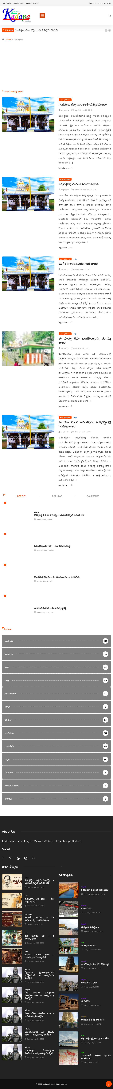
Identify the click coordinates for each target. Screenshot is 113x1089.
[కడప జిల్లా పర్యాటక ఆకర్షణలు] (68, 890)
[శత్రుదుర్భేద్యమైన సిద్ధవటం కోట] (68, 1039)
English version (32, 3)
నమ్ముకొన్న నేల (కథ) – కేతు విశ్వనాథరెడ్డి (52, 546)
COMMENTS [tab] (93, 496)
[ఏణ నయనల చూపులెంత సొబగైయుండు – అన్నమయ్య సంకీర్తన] (12, 995)
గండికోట (85, 1001)
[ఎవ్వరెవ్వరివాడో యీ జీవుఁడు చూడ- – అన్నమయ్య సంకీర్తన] (12, 1034)
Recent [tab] (21, 496)
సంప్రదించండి (19, 3)
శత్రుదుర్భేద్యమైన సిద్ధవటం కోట (95, 1038)
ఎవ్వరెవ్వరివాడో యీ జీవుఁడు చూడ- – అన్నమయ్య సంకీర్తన (39, 1033)
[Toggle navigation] (42, 16)
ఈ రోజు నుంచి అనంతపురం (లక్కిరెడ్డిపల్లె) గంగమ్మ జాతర (85, 424)
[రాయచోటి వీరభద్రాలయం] (68, 1020)
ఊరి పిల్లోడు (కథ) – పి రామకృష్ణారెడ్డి (50, 608)
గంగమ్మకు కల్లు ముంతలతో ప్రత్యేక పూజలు (83, 104)
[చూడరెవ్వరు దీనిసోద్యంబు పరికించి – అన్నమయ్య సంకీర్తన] (12, 1052)
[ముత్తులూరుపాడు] (68, 946)
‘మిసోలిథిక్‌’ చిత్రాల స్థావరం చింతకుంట (96, 1056)
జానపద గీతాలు (38, 574)
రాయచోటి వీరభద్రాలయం (92, 1019)
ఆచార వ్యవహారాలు (65, 99)
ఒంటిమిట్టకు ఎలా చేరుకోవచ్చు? (95, 964)
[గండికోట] (68, 1002)
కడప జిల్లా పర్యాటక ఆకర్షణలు (94, 889)
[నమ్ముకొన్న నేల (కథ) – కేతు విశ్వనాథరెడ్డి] (12, 901)
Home (8, 39)
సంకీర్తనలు (27, 969)
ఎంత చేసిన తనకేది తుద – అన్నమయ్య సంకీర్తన (39, 1014)
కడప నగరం (86, 908)
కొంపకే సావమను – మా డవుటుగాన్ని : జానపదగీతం (57, 577)
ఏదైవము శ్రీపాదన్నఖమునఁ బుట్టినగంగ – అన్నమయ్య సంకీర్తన (39, 975)
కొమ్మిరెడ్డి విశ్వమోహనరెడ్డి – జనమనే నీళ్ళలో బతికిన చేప (36, 30)
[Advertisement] (56, 72)
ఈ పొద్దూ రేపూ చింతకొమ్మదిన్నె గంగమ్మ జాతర (85, 340)
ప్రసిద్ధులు (36, 512)
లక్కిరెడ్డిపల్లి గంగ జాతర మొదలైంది (79, 184)
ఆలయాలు (84, 1016)
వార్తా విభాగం (65, 110)
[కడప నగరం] (68, 909)
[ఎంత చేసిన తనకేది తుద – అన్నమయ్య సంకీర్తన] (12, 1015)
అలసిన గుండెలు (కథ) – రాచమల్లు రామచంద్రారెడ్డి (39, 955)
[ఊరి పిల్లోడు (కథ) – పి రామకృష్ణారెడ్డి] (12, 938)
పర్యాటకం (83, 886)
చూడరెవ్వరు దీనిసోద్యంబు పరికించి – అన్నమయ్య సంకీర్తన (39, 1051)
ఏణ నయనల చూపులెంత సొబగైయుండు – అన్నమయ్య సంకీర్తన (39, 995)
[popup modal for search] (110, 15)
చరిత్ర (82, 942)
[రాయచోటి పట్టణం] (68, 983)
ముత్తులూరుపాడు (88, 945)
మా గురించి (7, 3)
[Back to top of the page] (109, 1085)
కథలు (35, 543)
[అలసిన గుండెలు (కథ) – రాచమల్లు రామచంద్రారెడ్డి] (12, 956)
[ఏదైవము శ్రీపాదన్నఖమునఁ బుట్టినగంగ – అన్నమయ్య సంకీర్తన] (12, 975)
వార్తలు (75, 259)
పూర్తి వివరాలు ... (64, 168)
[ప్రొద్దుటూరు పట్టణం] (68, 927)
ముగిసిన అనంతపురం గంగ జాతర (78, 264)
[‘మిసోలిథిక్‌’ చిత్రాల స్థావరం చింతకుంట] (68, 1057)
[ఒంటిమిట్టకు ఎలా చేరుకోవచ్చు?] (68, 964)
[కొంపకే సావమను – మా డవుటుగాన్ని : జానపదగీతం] (12, 919)
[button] (106, 30)
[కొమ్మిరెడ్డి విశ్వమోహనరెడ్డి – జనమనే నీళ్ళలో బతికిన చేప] (12, 882)
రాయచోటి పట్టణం (89, 982)
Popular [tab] (57, 496)
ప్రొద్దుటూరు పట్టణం (90, 927)
